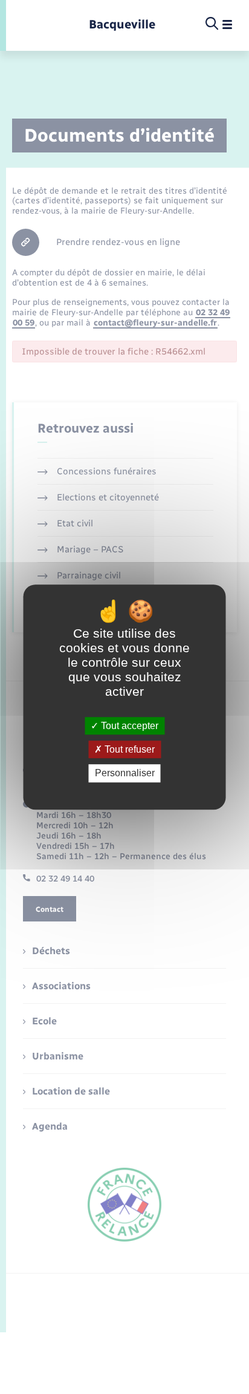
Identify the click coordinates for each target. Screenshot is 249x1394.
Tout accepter (128, 726)
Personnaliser (125, 773)
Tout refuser (128, 749)
